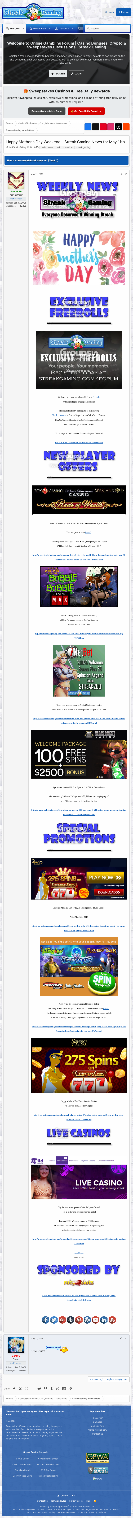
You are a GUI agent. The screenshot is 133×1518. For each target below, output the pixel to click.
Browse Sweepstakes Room (47, 111)
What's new (39, 28)
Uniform (64, 1495)
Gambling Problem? (97, 1430)
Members (64, 28)
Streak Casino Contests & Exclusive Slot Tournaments (79, 442)
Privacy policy (76, 1501)
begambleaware (79, 1253)
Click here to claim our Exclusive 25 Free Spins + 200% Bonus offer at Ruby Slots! (79, 1295)
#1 (126, 174)
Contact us (42, 1501)
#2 (126, 1338)
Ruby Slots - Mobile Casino (79, 1300)
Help (88, 1501)
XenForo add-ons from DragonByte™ (55, 1509)
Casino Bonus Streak (22, 1464)
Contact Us (97, 1433)
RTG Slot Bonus (48, 1470)
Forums (15, 28)
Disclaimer (97, 1418)
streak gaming (83, 147)
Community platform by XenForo (66, 1506)
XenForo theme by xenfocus (93, 1512)
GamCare (97, 1422)
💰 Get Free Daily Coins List (86, 111)
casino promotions (64, 147)
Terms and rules (58, 1501)
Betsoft (88, 532)
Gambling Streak (23, 1470)
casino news (47, 147)
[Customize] (73, 1495)
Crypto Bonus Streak (48, 1458)
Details (116, 1509)
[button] (23, 28)
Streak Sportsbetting (48, 1475)
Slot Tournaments (59, 415)
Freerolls (96, 397)
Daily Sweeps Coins (22, 1475)
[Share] (121, 174)
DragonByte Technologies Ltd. (98, 1509)
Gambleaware (97, 1426)
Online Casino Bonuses (48, 1464)
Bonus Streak (22, 1458)
